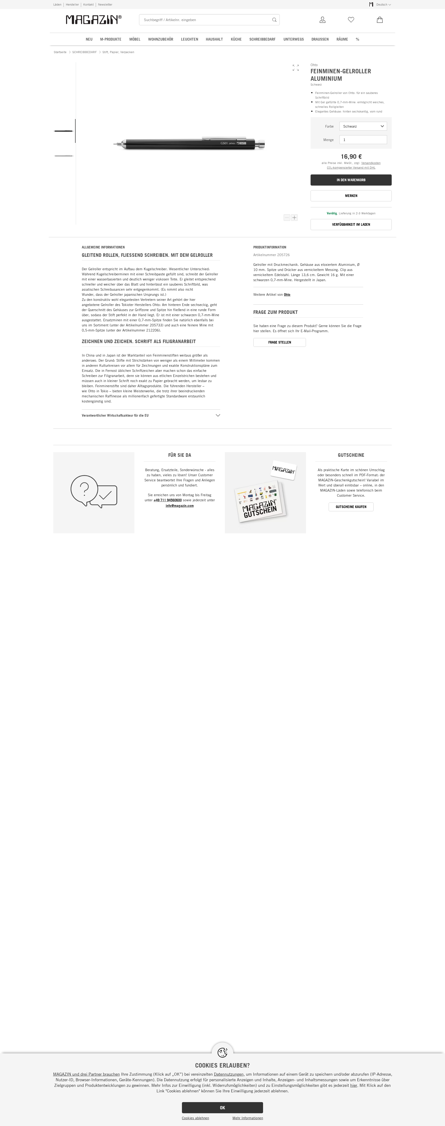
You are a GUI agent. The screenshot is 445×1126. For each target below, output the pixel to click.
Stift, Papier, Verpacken (118, 52)
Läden (57, 4)
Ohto (287, 294)
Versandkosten (371, 163)
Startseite (60, 52)
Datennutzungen (229, 1074)
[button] (295, 67)
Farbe (329, 126)
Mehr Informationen (247, 1118)
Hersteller (72, 4)
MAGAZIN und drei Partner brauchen (86, 1074)
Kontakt (88, 4)
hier (353, 1085)
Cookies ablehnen (195, 1118)
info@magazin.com (180, 505)
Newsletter (105, 4)
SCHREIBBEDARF (84, 52)
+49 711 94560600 (168, 500)
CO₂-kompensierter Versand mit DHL (351, 167)
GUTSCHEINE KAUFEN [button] (351, 507)
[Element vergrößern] (294, 217)
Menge (328, 140)
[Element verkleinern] (287, 217)
